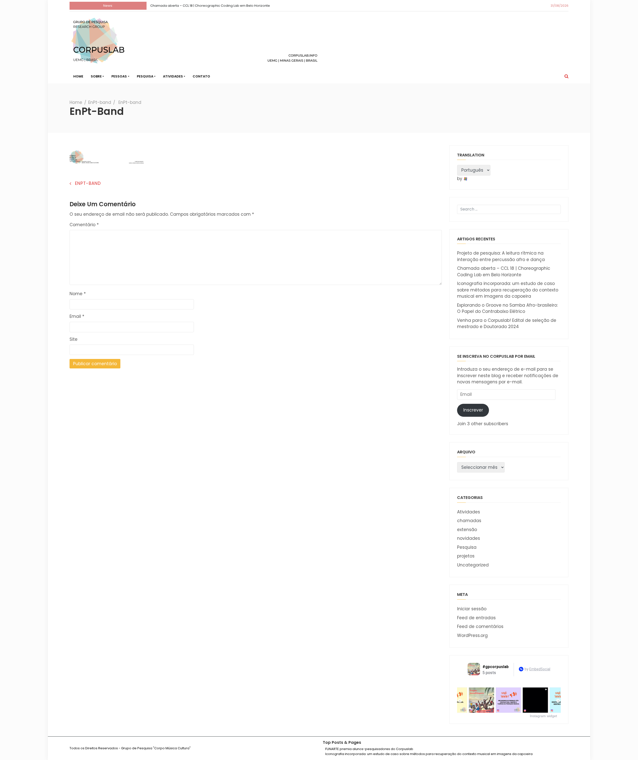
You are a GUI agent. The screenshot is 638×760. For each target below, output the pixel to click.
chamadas (469, 521)
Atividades (173, 76)
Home (78, 76)
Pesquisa (145, 76)
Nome (78, 294)
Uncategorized (473, 565)
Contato (201, 76)
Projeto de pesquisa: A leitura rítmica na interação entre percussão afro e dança (501, 256)
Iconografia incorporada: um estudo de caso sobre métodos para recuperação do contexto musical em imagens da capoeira (507, 289)
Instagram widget (543, 716)
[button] (566, 76)
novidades (468, 538)
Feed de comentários (480, 626)
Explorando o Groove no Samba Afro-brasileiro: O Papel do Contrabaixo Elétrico (507, 308)
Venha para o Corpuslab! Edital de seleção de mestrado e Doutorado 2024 (506, 323)
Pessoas (119, 76)
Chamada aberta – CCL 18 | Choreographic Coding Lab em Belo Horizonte (210, 5)
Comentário (84, 225)
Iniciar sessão (471, 609)
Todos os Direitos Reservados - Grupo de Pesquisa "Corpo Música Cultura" (130, 748)
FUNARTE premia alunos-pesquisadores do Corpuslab (369, 749)
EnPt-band (99, 102)
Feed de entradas (476, 618)
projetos (466, 556)
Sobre (96, 76)
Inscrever (473, 410)
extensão (467, 530)
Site (74, 339)
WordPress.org (472, 635)
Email (77, 316)
